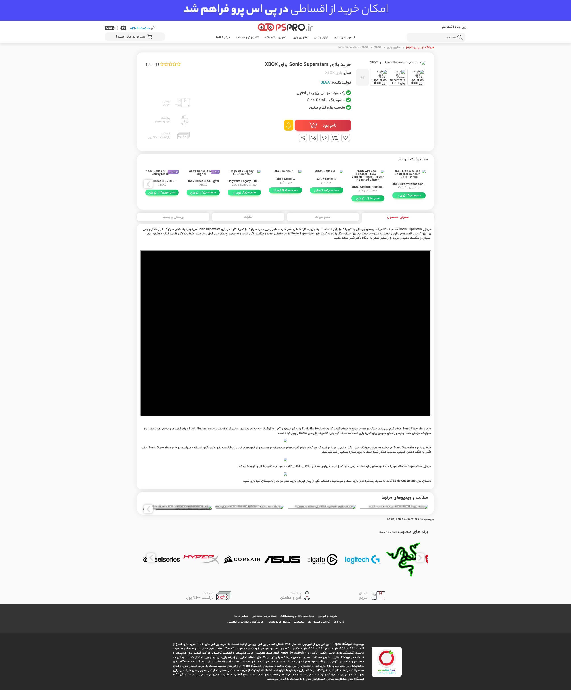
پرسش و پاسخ (173, 217)
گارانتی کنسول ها (319, 621)
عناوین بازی (300, 37)
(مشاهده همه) (387, 532)
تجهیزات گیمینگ (275, 37)
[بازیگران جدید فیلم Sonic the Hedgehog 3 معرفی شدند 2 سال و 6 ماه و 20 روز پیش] (249, 507)
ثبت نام (447, 26)
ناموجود (328, 125)
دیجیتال (215, 172)
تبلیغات (299, 621)
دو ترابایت (173, 172)
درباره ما (339, 621)
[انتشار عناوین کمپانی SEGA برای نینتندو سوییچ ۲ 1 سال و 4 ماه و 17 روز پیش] (321, 507)
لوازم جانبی (321, 37)
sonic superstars (407, 518)
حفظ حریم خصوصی (264, 615)
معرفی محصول (398, 217)
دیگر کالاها (223, 37)
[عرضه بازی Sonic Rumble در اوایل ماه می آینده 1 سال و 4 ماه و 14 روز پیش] (393, 507)
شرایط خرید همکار (278, 621)
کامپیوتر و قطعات (247, 37)
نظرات (248, 217)
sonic (390, 518)
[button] (390, 77)
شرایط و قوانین (327, 615)
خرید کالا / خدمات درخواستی (245, 621)
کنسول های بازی (344, 37)
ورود (458, 26)
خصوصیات (323, 217)
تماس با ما (241, 615)
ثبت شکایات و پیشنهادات (297, 615)
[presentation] (422, 184)
